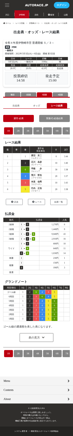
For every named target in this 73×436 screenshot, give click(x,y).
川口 (7, 15)
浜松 (36, 15)
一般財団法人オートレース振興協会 (43, 431)
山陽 (66, 15)
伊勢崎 (22, 15)
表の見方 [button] (35, 337)
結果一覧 (58, 202)
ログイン (62, 5)
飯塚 (52, 15)
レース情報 (20, 23)
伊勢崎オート (34, 23)
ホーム (8, 23)
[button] (7, 5)
